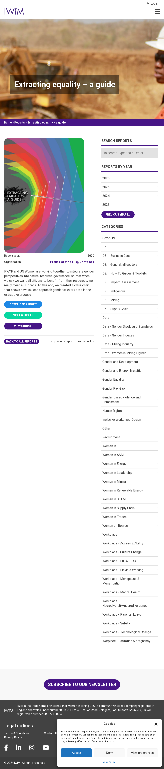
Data (105, 318)
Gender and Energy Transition (122, 371)
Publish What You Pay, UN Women (72, 261)
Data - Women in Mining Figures (124, 353)
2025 (106, 187)
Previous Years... (118, 214)
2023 (106, 205)
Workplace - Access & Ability (122, 543)
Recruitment (111, 437)
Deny (109, 752)
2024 (106, 196)
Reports (19, 122)
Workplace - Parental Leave (122, 614)
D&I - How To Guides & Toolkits (124, 273)
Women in (109, 446)
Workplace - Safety (116, 623)
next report (84, 341)
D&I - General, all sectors (119, 264)
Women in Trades (114, 517)
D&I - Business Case (116, 256)
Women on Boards (115, 526)
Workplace (109, 534)
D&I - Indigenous (114, 291)
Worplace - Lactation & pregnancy (126, 641)
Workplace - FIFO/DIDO (119, 561)
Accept (76, 752)
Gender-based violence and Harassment (121, 399)
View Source (23, 326)
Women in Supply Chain (118, 508)
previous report (64, 341)
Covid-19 (108, 238)
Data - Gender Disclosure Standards (127, 326)
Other (106, 428)
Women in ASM (113, 455)
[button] (156, 724)
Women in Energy (114, 464)
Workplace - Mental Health (121, 592)
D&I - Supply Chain (115, 309)
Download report (23, 304)
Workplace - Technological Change (126, 632)
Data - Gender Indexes (118, 335)
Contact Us (51, 733)
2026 (106, 178)
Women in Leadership (117, 473)
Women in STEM (114, 499)
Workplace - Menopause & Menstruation (120, 581)
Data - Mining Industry (117, 344)
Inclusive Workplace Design (121, 419)
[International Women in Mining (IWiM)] (14, 12)
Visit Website (23, 315)
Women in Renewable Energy (122, 490)
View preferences (142, 752)
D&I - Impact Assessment (120, 282)
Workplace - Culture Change (122, 552)
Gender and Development (120, 362)
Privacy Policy (107, 762)
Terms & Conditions (17, 733)
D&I (105, 247)
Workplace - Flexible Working (122, 570)
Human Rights (112, 411)
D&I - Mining (110, 300)
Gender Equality (113, 379)
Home (8, 122)
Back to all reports (21, 341)
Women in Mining (114, 481)
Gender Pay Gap (113, 388)
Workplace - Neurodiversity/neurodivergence (125, 603)
